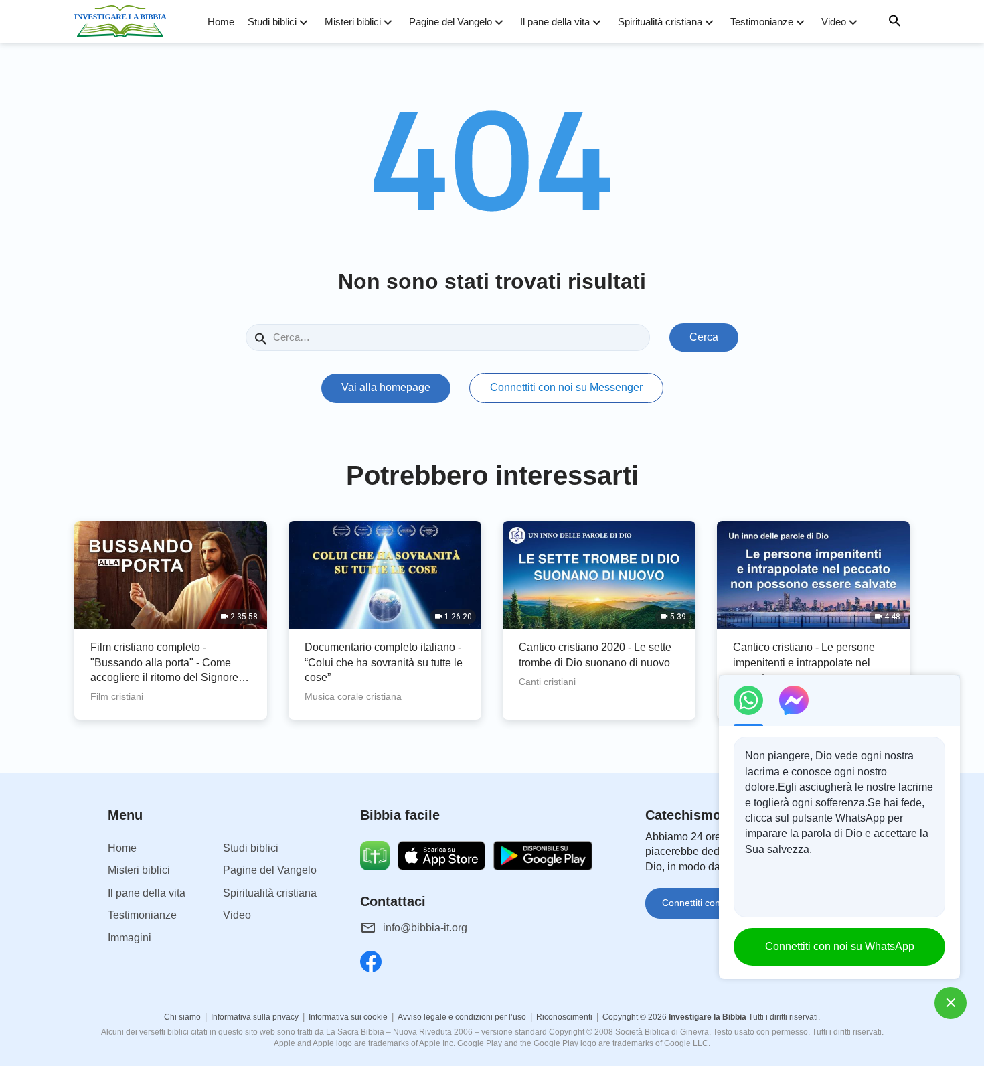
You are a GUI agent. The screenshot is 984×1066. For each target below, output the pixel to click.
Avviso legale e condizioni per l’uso (462, 1017)
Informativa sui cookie (348, 1017)
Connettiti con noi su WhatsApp (839, 946)
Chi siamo (182, 1017)
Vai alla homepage (385, 387)
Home (221, 21)
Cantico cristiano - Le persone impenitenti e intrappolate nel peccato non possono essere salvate (804, 663)
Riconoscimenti (564, 1017)
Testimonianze (761, 21)
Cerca (703, 337)
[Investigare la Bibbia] (124, 21)
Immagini (129, 937)
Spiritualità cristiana (660, 21)
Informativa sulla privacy (255, 1017)
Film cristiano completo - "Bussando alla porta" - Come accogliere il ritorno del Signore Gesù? (164, 663)
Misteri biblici (353, 21)
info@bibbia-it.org (425, 927)
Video (833, 21)
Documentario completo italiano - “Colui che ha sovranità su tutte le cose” (384, 662)
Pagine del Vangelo (450, 21)
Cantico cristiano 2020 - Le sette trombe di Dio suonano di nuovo (595, 654)
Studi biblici (272, 21)
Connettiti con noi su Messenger (566, 387)
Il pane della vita (555, 21)
